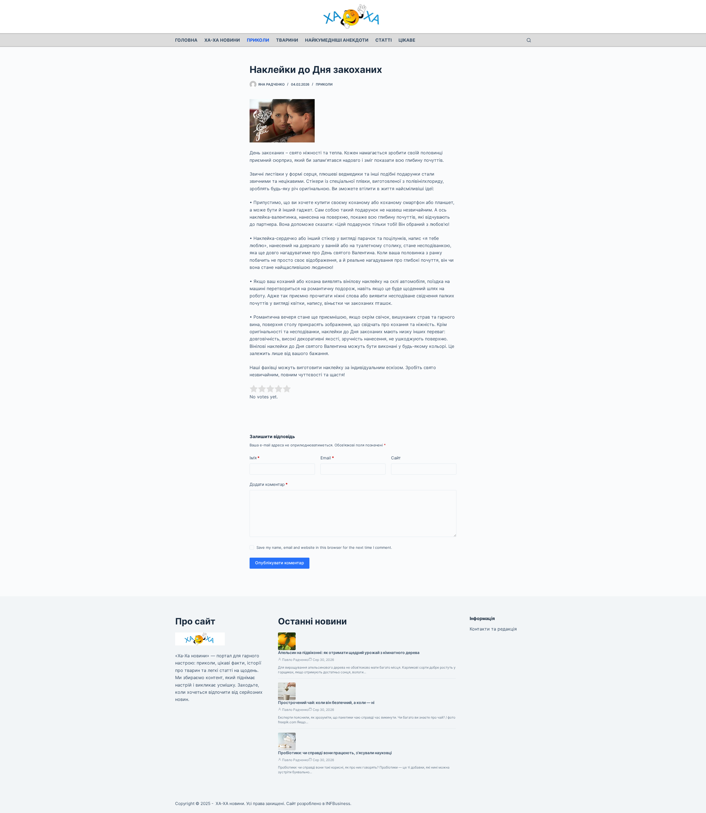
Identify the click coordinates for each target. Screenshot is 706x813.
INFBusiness (338, 803)
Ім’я (255, 457)
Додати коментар (269, 484)
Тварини (287, 40)
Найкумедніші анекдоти (336, 40)
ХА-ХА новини (222, 40)
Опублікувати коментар (279, 562)
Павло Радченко (295, 660)
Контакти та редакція (493, 629)
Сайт (396, 457)
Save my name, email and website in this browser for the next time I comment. (324, 547)
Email (327, 457)
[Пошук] (529, 40)
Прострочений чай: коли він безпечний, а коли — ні (326, 702)
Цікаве (407, 40)
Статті (383, 40)
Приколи (258, 40)
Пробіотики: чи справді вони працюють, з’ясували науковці (335, 752)
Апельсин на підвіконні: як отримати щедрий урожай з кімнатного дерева (348, 652)
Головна (186, 40)
